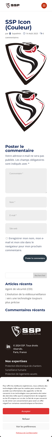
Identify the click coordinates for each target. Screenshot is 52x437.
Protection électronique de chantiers (23, 365)
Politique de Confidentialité (26, 433)
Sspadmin (16, 33)
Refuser (26, 418)
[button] (47, 380)
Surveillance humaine (15, 369)
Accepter (26, 411)
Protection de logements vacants (21, 373)
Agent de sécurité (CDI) (18, 289)
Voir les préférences (26, 426)
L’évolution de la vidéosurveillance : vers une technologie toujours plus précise (25, 298)
